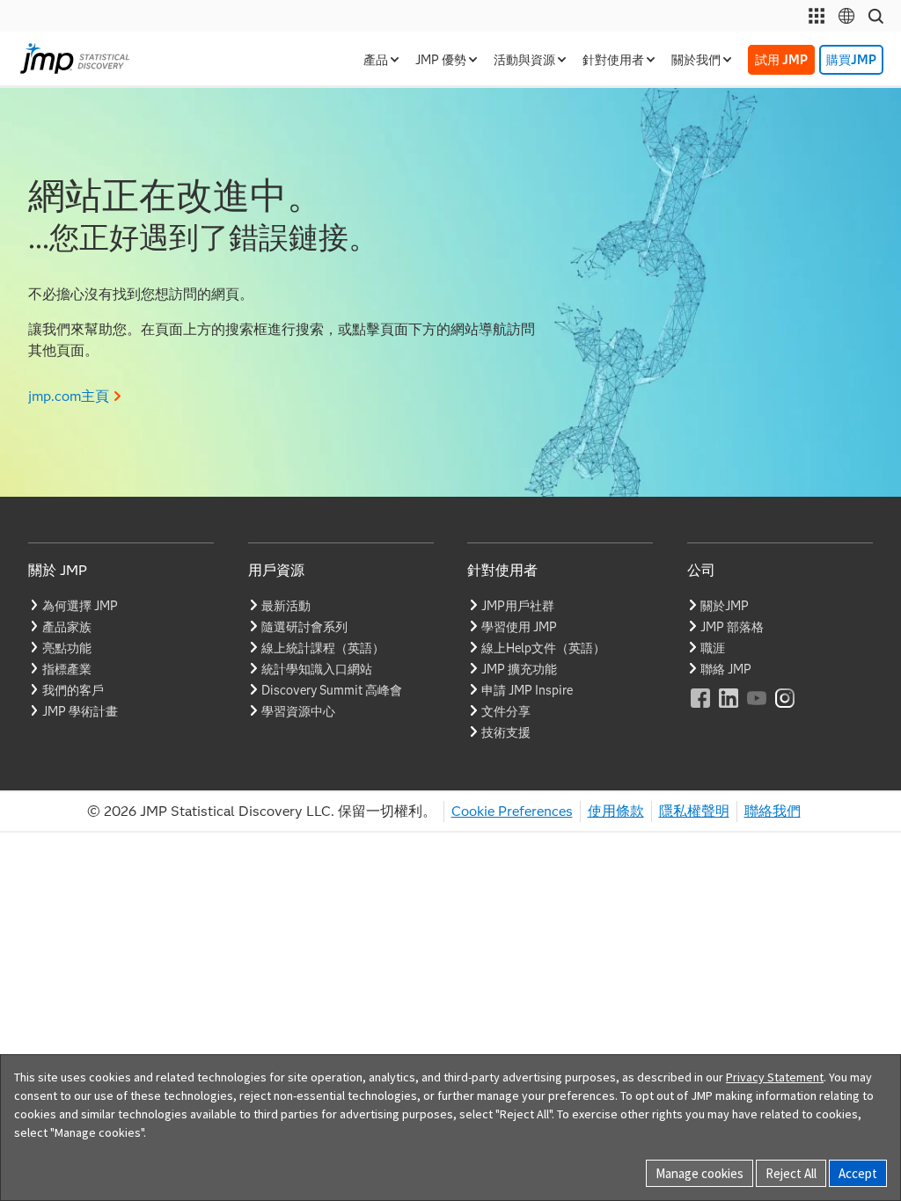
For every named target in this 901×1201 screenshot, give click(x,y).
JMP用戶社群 (517, 606)
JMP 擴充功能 (519, 669)
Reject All (791, 1173)
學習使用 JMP (519, 627)
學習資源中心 (298, 711)
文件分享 (506, 711)
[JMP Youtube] (758, 710)
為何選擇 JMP (80, 606)
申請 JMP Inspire (527, 690)
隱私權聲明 (694, 811)
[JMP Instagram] (786, 710)
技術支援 (506, 732)
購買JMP (851, 60)
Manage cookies (700, 1173)
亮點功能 (67, 648)
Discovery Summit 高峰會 (331, 690)
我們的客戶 (73, 690)
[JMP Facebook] (701, 710)
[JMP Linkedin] (729, 710)
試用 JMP (781, 60)
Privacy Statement (775, 1077)
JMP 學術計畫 (80, 711)
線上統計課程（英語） (323, 648)
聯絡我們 (772, 811)
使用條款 (616, 811)
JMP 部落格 (732, 627)
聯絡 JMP (725, 669)
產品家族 (67, 627)
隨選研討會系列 (304, 627)
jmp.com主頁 (68, 396)
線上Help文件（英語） (543, 648)
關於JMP (724, 606)
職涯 (712, 648)
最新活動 (286, 606)
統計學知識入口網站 (316, 669)
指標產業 (67, 669)
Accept (858, 1173)
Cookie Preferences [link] (512, 811)
